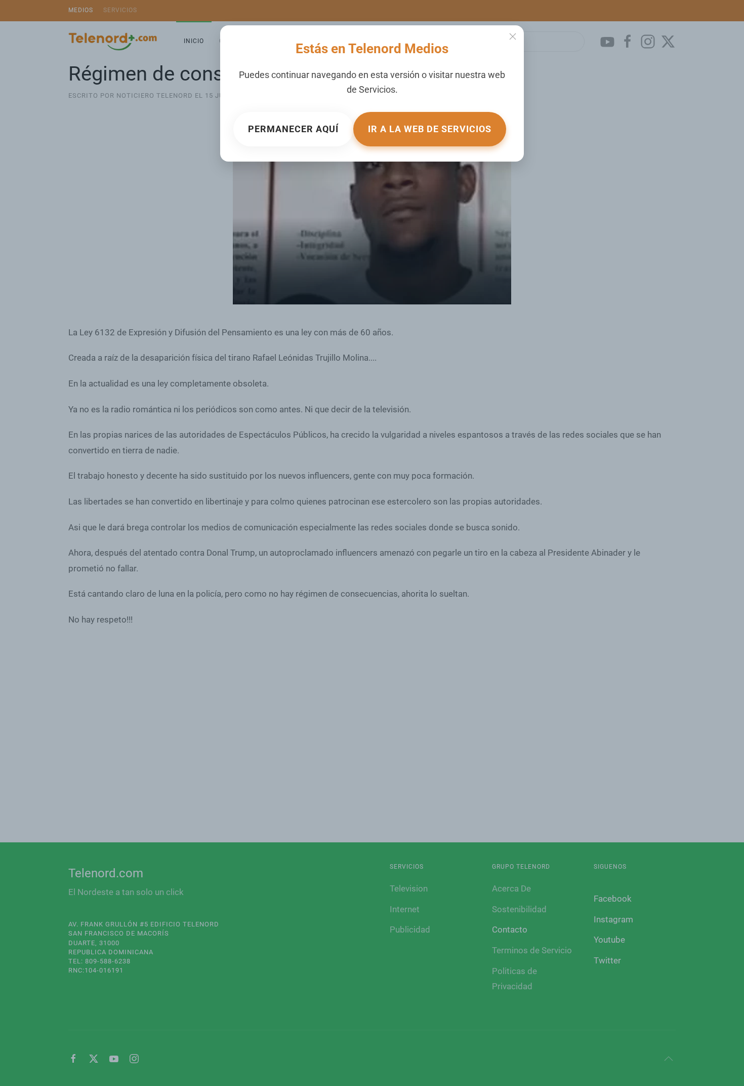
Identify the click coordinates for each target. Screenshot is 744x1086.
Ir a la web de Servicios (429, 129)
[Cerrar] (513, 36)
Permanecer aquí (293, 129)
